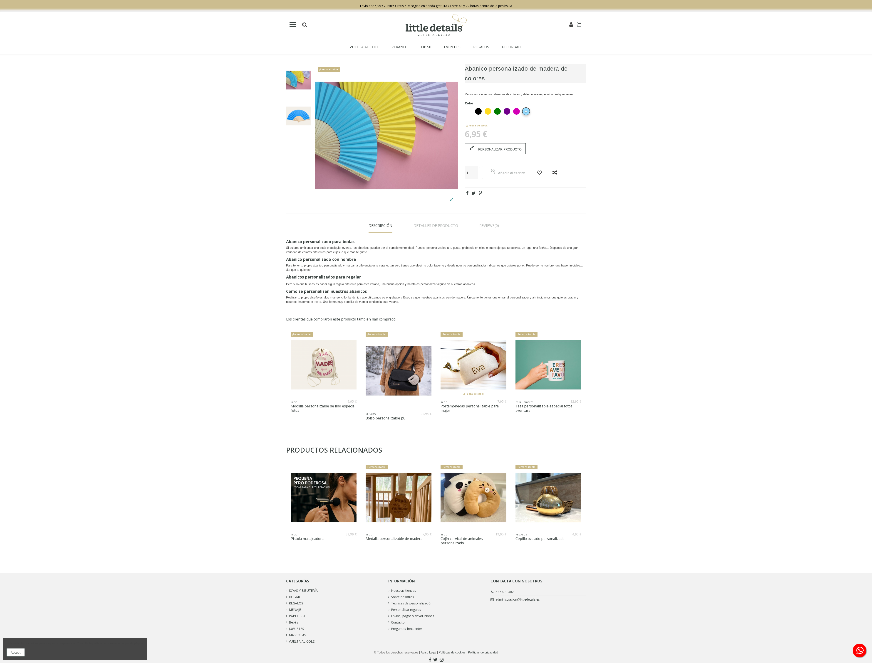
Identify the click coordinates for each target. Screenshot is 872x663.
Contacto (398, 622)
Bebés (293, 622)
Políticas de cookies (452, 652)
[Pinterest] (480, 193)
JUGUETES (296, 628)
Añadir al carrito (511, 172)
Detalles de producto (436, 225)
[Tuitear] (473, 193)
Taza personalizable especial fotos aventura (543, 408)
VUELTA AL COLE (302, 641)
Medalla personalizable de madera (394, 539)
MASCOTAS (297, 635)
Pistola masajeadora (307, 539)
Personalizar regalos (406, 609)
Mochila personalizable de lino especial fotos (323, 408)
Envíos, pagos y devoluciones (412, 616)
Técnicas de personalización (411, 603)
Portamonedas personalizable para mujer (470, 408)
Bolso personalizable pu (385, 418)
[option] (299, 80)
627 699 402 (504, 592)
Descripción (380, 225)
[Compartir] (467, 193)
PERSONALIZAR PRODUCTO (495, 148)
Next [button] (586, 379)
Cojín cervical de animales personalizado (462, 541)
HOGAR (294, 597)
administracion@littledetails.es (517, 599)
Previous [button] (286, 379)
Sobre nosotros (402, 597)
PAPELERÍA (297, 616)
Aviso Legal (428, 652)
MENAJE (295, 609)
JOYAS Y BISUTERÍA (303, 590)
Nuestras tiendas (403, 590)
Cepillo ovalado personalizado (540, 539)
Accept (16, 652)
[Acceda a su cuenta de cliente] (571, 25)
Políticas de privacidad (483, 652)
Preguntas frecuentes (407, 628)
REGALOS (296, 603)
